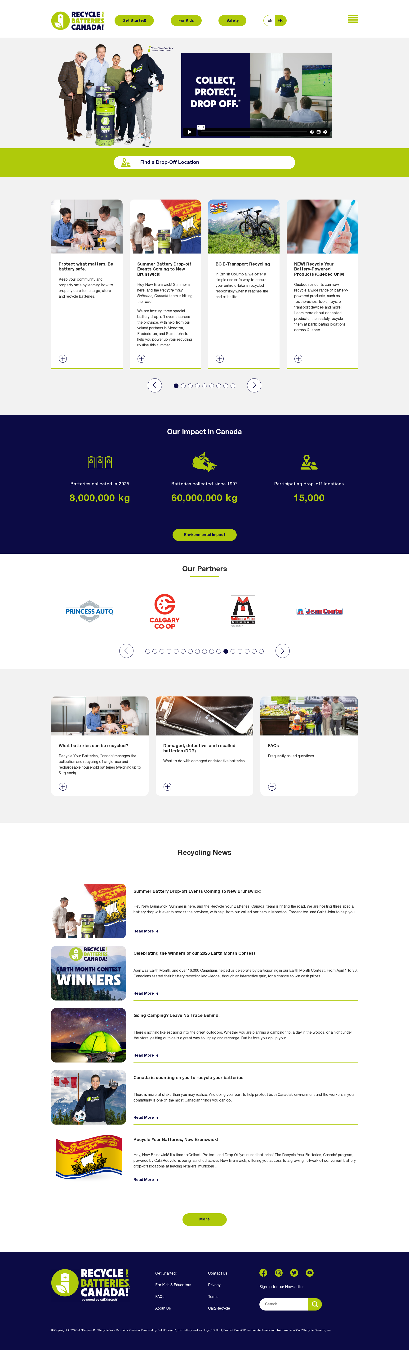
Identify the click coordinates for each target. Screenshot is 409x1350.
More (204, 1219)
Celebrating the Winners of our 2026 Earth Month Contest (194, 953)
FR (280, 20)
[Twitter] (294, 1273)
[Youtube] (310, 1273)
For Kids (186, 20)
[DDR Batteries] (204, 746)
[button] (155, 385)
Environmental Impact (204, 535)
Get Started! (134, 20)
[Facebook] (263, 1273)
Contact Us (217, 1273)
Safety (232, 20)
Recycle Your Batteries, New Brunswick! (175, 1140)
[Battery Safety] (87, 284)
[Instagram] (279, 1273)
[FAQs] (309, 746)
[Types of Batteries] (100, 746)
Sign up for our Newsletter (281, 1287)
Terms (213, 1297)
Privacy (214, 1285)
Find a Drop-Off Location (169, 163)
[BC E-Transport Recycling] (244, 284)
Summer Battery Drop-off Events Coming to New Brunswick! (197, 891)
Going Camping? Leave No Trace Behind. (176, 1016)
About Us (163, 1308)
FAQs (159, 1297)
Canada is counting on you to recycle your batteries (188, 1078)
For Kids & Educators (173, 1285)
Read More (143, 931)
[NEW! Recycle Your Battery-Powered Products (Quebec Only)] (322, 284)
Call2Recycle (219, 1308)
